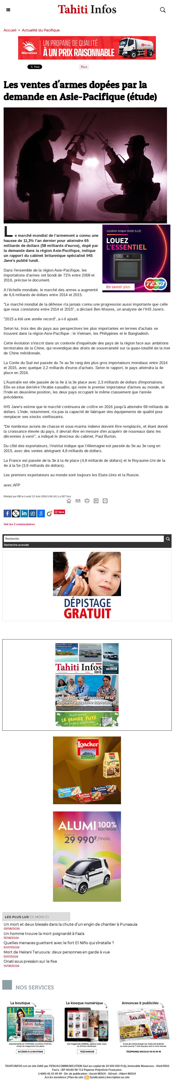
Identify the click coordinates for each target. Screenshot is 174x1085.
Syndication (97, 1077)
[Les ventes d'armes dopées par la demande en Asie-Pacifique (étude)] (85, 108)
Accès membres (55, 1077)
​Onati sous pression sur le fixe (30, 962)
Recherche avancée (16, 544)
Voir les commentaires (19, 524)
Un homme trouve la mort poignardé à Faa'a (44, 934)
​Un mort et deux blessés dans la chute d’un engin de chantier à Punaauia (70, 924)
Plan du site (75, 1077)
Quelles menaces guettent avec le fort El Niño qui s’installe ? (59, 943)
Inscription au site (118, 1077)
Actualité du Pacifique (41, 30)
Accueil (10, 30)
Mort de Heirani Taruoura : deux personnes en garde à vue (57, 952)
